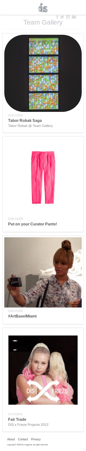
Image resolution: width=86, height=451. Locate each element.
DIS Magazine (43, 7)
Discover (15, 115)
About (11, 439)
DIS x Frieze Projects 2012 (28, 424)
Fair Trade (17, 419)
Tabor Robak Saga (25, 121)
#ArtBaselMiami (22, 316)
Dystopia (15, 414)
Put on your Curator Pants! (32, 224)
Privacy (36, 439)
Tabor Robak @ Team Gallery (30, 126)
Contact (23, 439)
